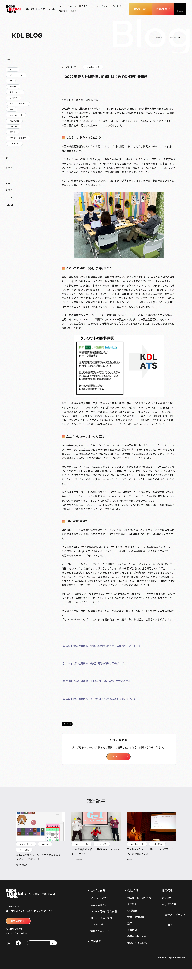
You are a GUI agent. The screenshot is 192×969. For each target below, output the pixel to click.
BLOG (73, 11)
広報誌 (12, 132)
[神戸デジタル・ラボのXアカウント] (8, 943)
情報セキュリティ (100, 931)
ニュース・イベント (100, 6)
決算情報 (132, 930)
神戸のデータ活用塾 (18, 138)
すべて (12, 69)
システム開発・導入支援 (103, 911)
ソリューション (66, 6)
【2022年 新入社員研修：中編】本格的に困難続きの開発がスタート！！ (101, 646)
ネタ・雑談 (14, 143)
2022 (9, 197)
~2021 (9, 205)
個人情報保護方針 (14, 929)
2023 (9, 190)
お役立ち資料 (140, 9)
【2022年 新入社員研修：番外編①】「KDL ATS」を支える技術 (96, 681)
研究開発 (13, 98)
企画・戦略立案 (98, 905)
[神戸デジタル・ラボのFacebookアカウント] (18, 943)
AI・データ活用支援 (101, 918)
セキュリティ (15, 92)
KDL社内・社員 (16, 115)
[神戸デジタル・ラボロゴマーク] (31, 893)
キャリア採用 (169, 904)
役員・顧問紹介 (135, 917)
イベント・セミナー (18, 103)
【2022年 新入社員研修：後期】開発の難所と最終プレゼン (94, 663)
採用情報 (63, 11)
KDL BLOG (169, 925)
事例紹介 (83, 6)
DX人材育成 (96, 924)
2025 (9, 175)
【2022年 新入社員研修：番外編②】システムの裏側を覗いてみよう (99, 699)
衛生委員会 (14, 120)
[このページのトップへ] (183, 872)
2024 (9, 183)
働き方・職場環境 (137, 943)
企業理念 (132, 904)
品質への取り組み (137, 936)
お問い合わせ (163, 9)
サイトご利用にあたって (17, 933)
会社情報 (116, 6)
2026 (9, 168)
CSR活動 (13, 126)
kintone (13, 86)
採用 (12, 109)
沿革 (129, 923)
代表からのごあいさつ (139, 898)
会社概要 (132, 911)
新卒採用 (166, 898)
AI (11, 81)
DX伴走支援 (97, 891)
